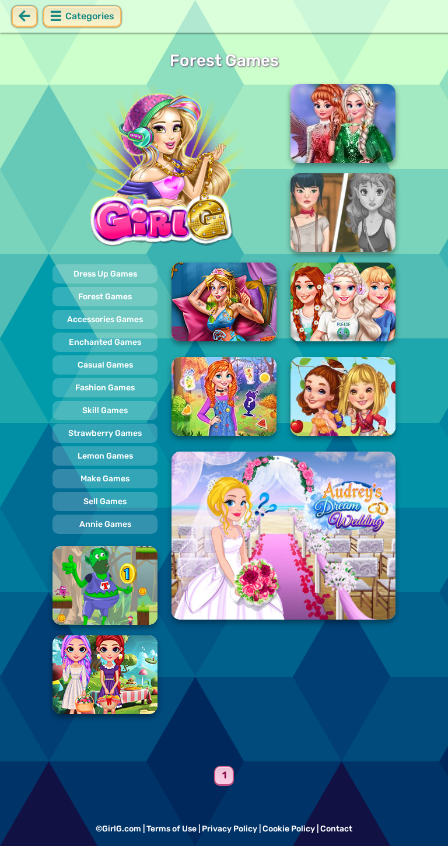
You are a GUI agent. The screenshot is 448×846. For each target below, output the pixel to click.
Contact (336, 829)
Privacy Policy (229, 829)
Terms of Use (171, 829)
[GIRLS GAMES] (164, 168)
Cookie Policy (288, 829)
